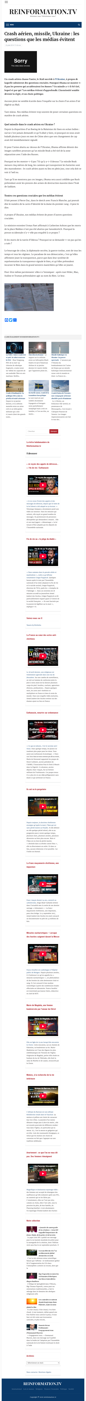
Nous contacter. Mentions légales (39, 1372)
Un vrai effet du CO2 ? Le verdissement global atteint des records (48, 1253)
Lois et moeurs (28, 1389)
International (17, 1389)
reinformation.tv (43, 11)
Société (71, 1389)
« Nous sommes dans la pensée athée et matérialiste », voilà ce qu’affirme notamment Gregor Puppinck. (41, 574)
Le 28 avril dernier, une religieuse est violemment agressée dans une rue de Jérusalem (41, 674)
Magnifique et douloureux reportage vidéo (42, 1190)
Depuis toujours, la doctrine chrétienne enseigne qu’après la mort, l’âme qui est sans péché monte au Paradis (41, 825)
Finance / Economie (51, 1389)
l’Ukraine (60, 79)
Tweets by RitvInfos (34, 625)
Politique (63, 1389)
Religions (39, 1389)
